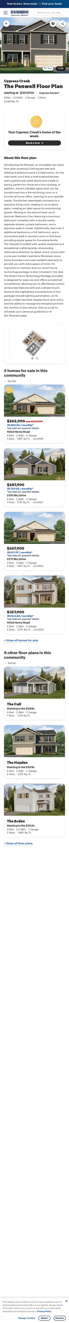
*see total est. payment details (23, 427)
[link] (34, 45)
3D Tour (48, 68)
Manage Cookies (26, 1318)
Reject (44, 1318)
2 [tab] (37, 359)
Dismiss (59, 1318)
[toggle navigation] (6, 12)
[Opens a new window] (53, 23)
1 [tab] (32, 359)
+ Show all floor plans (18, 843)
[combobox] (49, 12)
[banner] (34, 4)
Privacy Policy (44, 1311)
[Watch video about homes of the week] (35, 121)
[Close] (67, 1301)
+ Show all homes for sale (21, 640)
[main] (34, 670)
